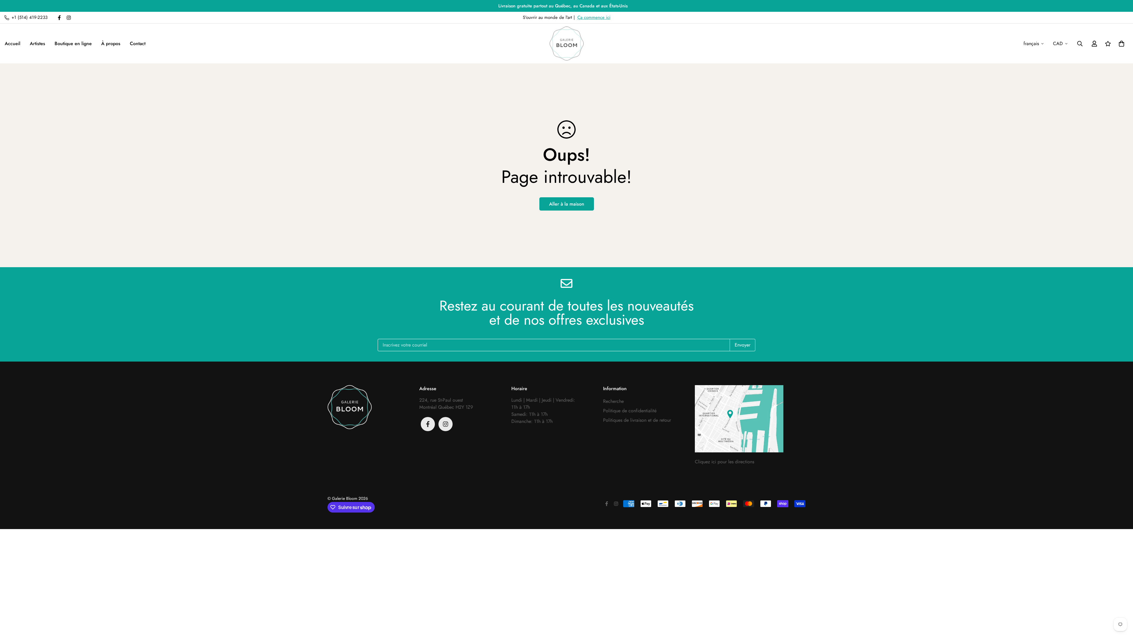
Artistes (37, 43)
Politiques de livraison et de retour (637, 420)
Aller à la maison (566, 204)
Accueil (12, 43)
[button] (1120, 43)
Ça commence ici (593, 17)
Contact (137, 43)
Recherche (613, 401)
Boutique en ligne (73, 43)
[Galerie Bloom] (567, 43)
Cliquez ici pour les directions (724, 461)
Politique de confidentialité (629, 410)
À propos (110, 43)
